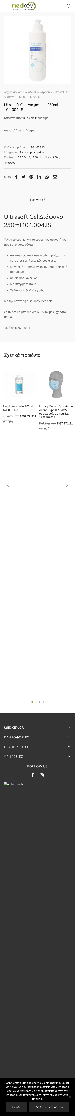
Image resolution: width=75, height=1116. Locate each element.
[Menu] (6, 6)
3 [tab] (39, 702)
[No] (70, 1097)
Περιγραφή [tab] (37, 199)
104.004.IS (23, 157)
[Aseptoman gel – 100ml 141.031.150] (19, 384)
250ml (37, 157)
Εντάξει (16, 1107)
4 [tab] (43, 702)
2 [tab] (36, 702)
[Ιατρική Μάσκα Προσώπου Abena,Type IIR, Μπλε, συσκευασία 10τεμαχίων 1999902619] (56, 384)
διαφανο (10, 162)
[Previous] (8, 485)
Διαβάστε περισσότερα (49, 1107)
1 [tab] (32, 702)
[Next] (67, 485)
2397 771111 (29, 118)
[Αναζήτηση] (68, 6)
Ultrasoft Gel (51, 157)
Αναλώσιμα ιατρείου (37, 92)
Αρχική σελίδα (12, 92)
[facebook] (32, 775)
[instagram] (42, 775)
